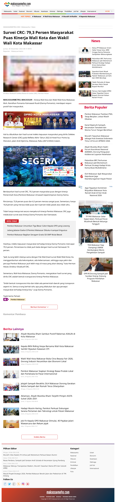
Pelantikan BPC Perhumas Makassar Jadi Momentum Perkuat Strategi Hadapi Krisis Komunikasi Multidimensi (102, 62)
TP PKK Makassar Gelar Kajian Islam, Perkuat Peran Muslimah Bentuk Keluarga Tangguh (96, 220)
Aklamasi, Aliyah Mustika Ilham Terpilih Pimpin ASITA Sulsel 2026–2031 (46, 397)
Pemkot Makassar (18, 299)
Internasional (91, 11)
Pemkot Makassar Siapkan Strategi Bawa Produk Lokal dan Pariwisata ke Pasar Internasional (47, 372)
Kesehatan (44, 11)
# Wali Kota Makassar (51, 16)
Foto (72, 471)
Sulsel (15, 11)
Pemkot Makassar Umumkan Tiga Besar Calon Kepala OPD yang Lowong (38, 226)
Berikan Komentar (38, 307)
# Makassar (36, 16)
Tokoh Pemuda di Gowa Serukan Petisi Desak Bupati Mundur (101, 84)
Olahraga (60, 11)
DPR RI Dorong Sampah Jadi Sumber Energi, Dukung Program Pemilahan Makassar (96, 277)
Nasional (22, 11)
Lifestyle (83, 11)
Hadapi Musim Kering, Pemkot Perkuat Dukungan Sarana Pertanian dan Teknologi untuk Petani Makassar (47, 409)
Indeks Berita (39, 437)
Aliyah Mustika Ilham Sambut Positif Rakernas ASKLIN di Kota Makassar (48, 335)
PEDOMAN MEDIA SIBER (69, 496)
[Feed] (18, 484)
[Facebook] (5, 484)
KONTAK (42, 496)
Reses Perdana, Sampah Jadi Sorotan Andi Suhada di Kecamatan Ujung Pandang (34, 460)
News (33, 27)
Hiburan (36, 11)
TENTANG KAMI (50, 496)
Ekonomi (29, 11)
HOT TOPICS (25, 16)
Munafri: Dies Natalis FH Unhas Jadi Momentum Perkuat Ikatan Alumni (30, 455)
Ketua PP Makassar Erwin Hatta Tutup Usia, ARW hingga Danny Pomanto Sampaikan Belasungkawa (102, 51)
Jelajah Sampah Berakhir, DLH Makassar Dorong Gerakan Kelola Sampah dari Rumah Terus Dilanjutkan (48, 384)
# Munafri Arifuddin (69, 16)
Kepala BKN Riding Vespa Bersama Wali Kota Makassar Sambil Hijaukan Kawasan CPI (47, 347)
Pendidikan (68, 11)
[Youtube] (27, 484)
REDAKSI (58, 496)
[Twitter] (9, 484)
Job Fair (76, 11)
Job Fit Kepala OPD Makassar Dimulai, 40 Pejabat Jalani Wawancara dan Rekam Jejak (47, 422)
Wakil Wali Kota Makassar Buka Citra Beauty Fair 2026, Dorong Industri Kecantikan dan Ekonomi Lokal (47, 360)
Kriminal (52, 11)
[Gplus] (14, 484)
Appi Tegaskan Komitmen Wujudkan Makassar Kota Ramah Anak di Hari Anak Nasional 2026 (96, 192)
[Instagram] (23, 484)
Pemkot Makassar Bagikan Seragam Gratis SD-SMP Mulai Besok (34, 234)
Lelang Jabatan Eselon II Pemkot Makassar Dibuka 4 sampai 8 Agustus (37, 230)
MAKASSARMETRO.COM (11, 27)
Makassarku (8, 11)
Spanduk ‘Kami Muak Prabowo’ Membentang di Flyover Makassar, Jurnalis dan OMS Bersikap (102, 74)
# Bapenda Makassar (87, 16)
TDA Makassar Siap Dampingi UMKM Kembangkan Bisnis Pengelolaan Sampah (96, 249)
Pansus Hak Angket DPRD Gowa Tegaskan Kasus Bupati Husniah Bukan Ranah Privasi (101, 94)
